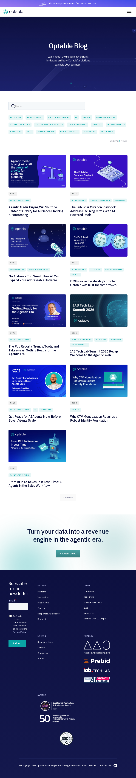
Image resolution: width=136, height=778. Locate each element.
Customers (89, 591)
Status (41, 658)
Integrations (44, 597)
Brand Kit (42, 619)
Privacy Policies (89, 765)
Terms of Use (105, 765)
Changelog (43, 653)
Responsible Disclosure (49, 613)
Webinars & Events (93, 602)
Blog (86, 607)
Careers (41, 608)
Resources (89, 596)
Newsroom (89, 613)
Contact (41, 647)
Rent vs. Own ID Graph (95, 618)
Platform (42, 591)
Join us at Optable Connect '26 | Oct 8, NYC (70, 3)
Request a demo (45, 642)
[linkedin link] (115, 765)
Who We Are (43, 602)
